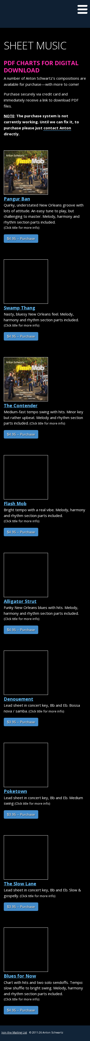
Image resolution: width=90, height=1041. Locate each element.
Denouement (18, 699)
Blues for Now (20, 976)
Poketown (15, 791)
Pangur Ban (17, 199)
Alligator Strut (20, 601)
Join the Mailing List (14, 1032)
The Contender (21, 405)
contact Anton (57, 127)
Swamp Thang (19, 308)
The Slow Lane (20, 884)
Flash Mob (15, 503)
